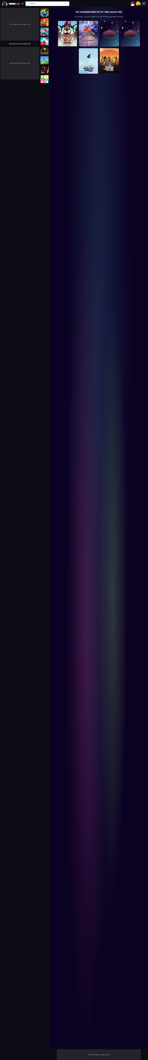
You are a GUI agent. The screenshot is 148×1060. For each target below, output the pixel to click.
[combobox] (48, 3)
